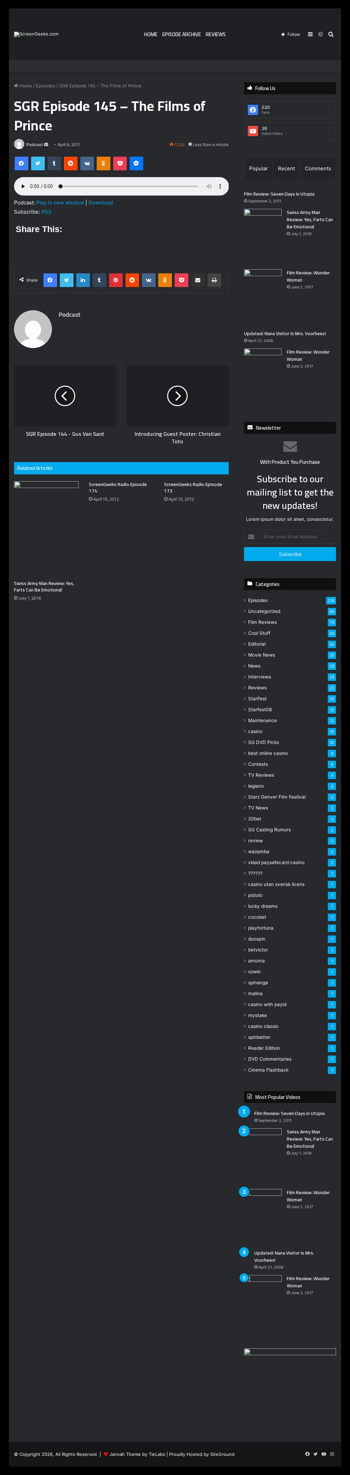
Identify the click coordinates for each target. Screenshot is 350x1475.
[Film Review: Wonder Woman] (263, 297)
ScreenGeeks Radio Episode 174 (118, 487)
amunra (256, 960)
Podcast (34, 144)
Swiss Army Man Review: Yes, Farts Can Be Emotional (44, 586)
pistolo (255, 895)
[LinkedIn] (83, 280)
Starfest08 (260, 709)
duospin (256, 939)
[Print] (214, 280)
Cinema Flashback (268, 1070)
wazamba (258, 851)
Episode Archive (181, 34)
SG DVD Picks (263, 742)
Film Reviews (262, 622)
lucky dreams (263, 906)
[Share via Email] (198, 280)
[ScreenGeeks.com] (36, 34)
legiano (256, 786)
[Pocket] (120, 163)
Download (101, 202)
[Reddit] (71, 163)
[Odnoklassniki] (103, 163)
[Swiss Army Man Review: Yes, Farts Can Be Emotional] (46, 529)
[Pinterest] (116, 280)
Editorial (257, 644)
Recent (286, 168)
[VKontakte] (87, 163)
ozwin (254, 971)
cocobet (257, 917)
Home (151, 34)
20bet (254, 818)
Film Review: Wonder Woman (308, 276)
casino (255, 731)
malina (255, 993)
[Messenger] (136, 163)
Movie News (261, 655)
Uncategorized (264, 611)
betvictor (258, 950)
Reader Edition (264, 1048)
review (255, 840)
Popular (258, 168)
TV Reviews (261, 775)
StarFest (257, 698)
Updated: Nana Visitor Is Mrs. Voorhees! (285, 333)
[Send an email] (46, 144)
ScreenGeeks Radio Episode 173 (193, 487)
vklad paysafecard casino (276, 862)
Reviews (216, 34)
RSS (46, 212)
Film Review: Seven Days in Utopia (279, 193)
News (254, 666)
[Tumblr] (54, 163)
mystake (257, 1015)
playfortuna (260, 928)
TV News (258, 808)
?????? (255, 873)
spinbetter (259, 1037)
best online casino (268, 753)
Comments (318, 168)
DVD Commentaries (270, 1059)
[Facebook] (21, 163)
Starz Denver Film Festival (277, 797)
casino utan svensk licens (276, 884)
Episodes (45, 85)
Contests (258, 764)
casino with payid (267, 1004)
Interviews (259, 676)
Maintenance (262, 720)
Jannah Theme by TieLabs (137, 1454)
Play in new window (60, 202)
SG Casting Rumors (269, 829)
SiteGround (222, 1454)
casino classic (263, 1026)
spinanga (258, 982)
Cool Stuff (259, 633)
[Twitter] (38, 163)
